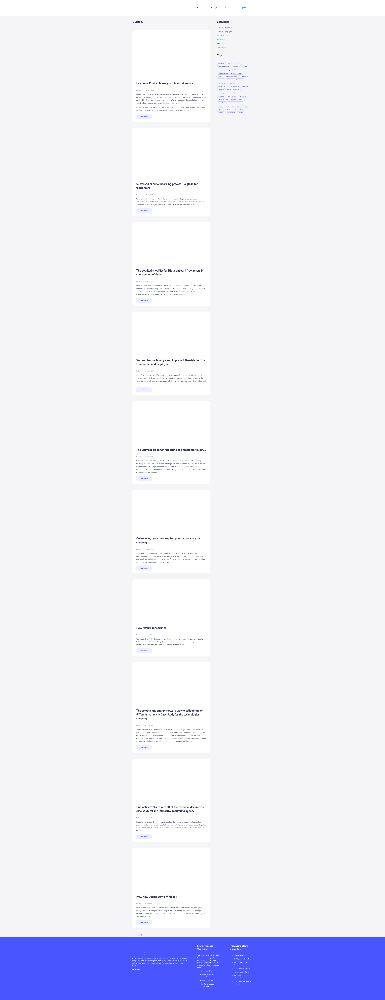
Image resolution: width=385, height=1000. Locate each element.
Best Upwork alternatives (242, 959)
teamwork (227, 109)
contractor (235, 66)
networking (221, 96)
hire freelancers (235, 86)
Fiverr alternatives (240, 955)
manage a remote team (233, 89)
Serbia (227, 106)
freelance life (244, 76)
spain (219, 109)
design (228, 70)
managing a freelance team (225, 93)
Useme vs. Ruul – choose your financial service (164, 83)
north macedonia (232, 96)
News (218, 43)
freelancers (230, 79)
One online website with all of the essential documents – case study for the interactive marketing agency (171, 809)
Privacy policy (168, 963)
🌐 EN (244, 8)
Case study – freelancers (224, 28)
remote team (221, 102)
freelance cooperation (231, 76)
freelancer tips (240, 79)
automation (221, 63)
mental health (239, 93)
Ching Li (140, 281)
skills (246, 106)
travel (234, 109)
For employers (215, 8)
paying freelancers (223, 99)
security (220, 106)
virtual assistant (231, 112)
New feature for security (151, 628)
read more (144, 117)
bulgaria (230, 63)
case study (237, 63)
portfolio (233, 99)
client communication (223, 66)
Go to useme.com (230, 8)
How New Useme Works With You (156, 896)
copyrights (244, 66)
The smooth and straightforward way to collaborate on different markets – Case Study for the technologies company (169, 714)
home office (245, 86)
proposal (241, 99)
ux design (220, 112)
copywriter (221, 70)
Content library (221, 47)
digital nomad (237, 70)
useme (241, 109)
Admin (140, 90)
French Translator (207, 980)
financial (220, 76)
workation (240, 112)
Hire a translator (206, 971)
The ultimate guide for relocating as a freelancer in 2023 (171, 450)
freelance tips (221, 83)
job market (221, 89)
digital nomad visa (223, 73)
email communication (236, 73)
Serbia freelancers (236, 106)
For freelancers (201, 8)
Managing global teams (242, 972)
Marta (140, 195)
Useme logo (136, 969)
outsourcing (243, 96)
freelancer (221, 79)
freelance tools (232, 83)
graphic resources (222, 86)
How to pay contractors (242, 968)
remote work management (235, 102)
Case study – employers (224, 32)
